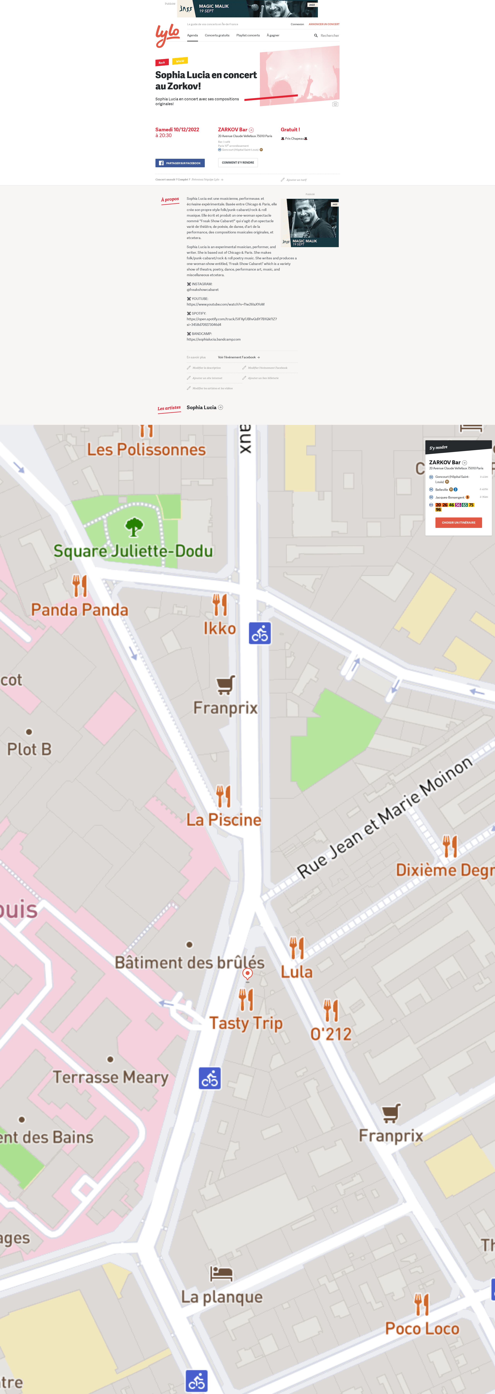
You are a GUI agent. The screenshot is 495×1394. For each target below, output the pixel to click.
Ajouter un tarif (296, 180)
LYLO (167, 36)
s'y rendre (238, 163)
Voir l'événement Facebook (237, 357)
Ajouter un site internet (207, 378)
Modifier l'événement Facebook (267, 368)
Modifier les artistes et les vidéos (213, 388)
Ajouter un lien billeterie (263, 378)
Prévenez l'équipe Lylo (187, 179)
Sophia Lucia (202, 407)
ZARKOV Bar (232, 129)
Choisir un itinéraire (458, 523)
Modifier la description (207, 368)
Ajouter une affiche (318, 104)
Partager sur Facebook (183, 163)
